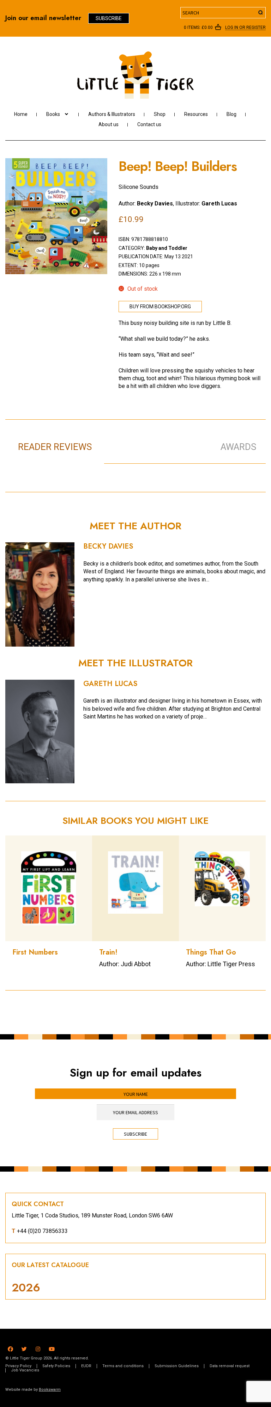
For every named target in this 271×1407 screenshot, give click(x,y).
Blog (231, 114)
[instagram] (38, 1348)
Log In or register (245, 28)
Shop (159, 114)
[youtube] (52, 1348)
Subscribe (109, 18)
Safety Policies (56, 1366)
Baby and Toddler (166, 248)
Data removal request (229, 1366)
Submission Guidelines (177, 1366)
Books (53, 114)
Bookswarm (50, 1389)
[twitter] (24, 1348)
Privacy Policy (18, 1366)
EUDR (86, 1366)
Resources (196, 114)
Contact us (149, 124)
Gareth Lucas (219, 203)
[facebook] (10, 1348)
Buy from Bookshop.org (160, 306)
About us (108, 124)
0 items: (198, 27)
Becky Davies (155, 203)
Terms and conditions (123, 1366)
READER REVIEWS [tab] (55, 447)
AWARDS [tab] (238, 447)
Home (21, 114)
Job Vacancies (25, 1370)
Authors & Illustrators (111, 114)
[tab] (154, 439)
